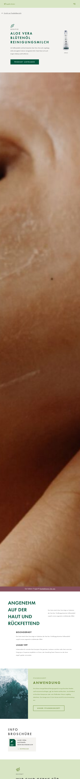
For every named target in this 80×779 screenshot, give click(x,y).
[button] (74, 4)
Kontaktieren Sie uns (47, 589)
